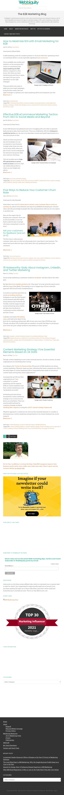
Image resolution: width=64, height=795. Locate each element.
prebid (4, 182)
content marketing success (47, 426)
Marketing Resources (10, 733)
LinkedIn (41, 180)
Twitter (19, 182)
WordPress (49, 790)
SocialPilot (29, 260)
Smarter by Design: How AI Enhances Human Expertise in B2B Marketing (27, 767)
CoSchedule (31, 338)
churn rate (36, 258)
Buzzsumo (18, 338)
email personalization (29, 103)
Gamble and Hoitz (39, 338)
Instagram (12, 336)
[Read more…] (7, 95)
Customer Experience (15, 256)
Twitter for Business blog (22, 366)
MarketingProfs (29, 340)
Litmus (29, 105)
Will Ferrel (5, 342)
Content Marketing (14, 424)
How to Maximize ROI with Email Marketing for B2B (31, 42)
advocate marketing (15, 180)
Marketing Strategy (21, 178)
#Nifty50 (6, 743)
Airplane (12, 338)
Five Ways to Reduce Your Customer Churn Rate (29, 191)
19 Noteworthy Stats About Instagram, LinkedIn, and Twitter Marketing (32, 269)
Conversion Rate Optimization (27, 424)
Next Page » (13, 436)
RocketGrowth (43, 105)
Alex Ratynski (13, 258)
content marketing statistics (17, 426)
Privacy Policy (11, 731)
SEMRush (9, 182)
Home (5, 722)
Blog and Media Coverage (14, 729)
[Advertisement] (32, 537)
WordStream (6, 106)
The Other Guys (48, 340)
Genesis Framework (39, 790)
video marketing (26, 182)
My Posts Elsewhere (10, 745)
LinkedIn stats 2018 (19, 340)
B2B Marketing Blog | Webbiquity (32, 2)
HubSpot (5, 105)
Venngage (35, 260)
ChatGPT (36, 180)
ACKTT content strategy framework (40, 407)
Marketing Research (25, 336)
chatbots (30, 258)
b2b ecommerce (29, 180)
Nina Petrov (47, 180)
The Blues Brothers (38, 340)
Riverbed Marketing (36, 428)
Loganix (24, 260)
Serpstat (15, 182)
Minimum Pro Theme (24, 790)
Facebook (37, 277)
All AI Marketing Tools (13, 736)
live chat (19, 260)
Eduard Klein (19, 103)
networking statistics (14, 295)
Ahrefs (23, 180)
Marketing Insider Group (24, 428)
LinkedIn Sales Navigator (20, 105)
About (5, 724)
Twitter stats (55, 340)
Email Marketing (13, 101)
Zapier (12, 106)
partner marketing (55, 180)
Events (8, 738)
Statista (55, 105)
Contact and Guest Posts (11, 748)
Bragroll (8, 726)
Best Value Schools (23, 258)
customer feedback (44, 258)
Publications (10, 740)
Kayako (15, 260)
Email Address (9, 566)
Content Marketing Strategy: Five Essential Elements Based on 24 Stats (29, 351)
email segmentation (40, 103)
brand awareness (42, 58)
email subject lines (51, 103)
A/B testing (13, 103)
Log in (55, 790)
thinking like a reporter (11, 407)
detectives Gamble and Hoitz (18, 284)
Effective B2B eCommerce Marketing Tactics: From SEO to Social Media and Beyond (30, 116)
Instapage (11, 105)
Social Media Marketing (37, 336)
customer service (7, 260)
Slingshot (49, 105)
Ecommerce (12, 178)
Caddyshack (24, 338)
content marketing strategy (32, 426)
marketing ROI (35, 105)
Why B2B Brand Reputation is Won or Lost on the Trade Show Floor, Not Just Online (31, 770)
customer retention (55, 258)
